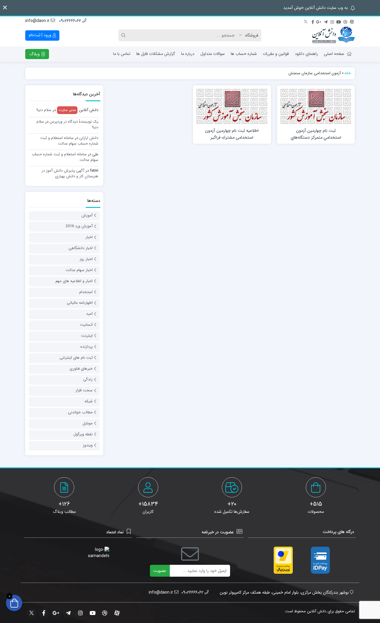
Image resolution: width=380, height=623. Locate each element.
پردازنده (86, 347)
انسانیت (86, 325)
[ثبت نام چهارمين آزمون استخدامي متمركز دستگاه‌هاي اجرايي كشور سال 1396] (316, 106)
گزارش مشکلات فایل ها (155, 53)
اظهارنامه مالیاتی (80, 303)
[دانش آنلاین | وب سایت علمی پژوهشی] (333, 35)
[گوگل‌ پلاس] (319, 21)
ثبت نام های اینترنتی (76, 358)
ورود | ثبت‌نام (41, 35)
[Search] (124, 35)
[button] (5, 7)
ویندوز (88, 445)
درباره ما (187, 53)
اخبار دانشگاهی (81, 248)
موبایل (88, 423)
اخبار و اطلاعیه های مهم (74, 281)
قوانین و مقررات (276, 53)
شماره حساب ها (244, 53)
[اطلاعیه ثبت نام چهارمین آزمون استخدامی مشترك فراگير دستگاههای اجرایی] (232, 106)
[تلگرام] (325, 21)
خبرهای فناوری (81, 369)
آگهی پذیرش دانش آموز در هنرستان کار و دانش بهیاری (70, 173)
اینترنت (87, 336)
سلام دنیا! (44, 110)
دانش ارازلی (88, 138)
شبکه (89, 401)
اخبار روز (86, 259)
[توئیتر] (306, 21)
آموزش (87, 215)
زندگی (88, 379)
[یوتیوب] (338, 21)
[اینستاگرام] (332, 21)
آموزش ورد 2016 (79, 226)
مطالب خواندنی (80, 412)
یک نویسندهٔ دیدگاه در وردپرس (74, 121)
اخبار (89, 237)
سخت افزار (84, 390)
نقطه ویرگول (83, 434)
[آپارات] (351, 21)
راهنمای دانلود (306, 53)
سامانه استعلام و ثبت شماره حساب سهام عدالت (69, 141)
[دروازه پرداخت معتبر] (283, 560)
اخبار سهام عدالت (79, 270)
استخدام (86, 292)
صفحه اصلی (334, 53)
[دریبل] (345, 21)
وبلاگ (35, 54)
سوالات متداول (212, 53)
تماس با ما (121, 53)
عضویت (159, 570)
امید (89, 314)
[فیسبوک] (312, 21)
